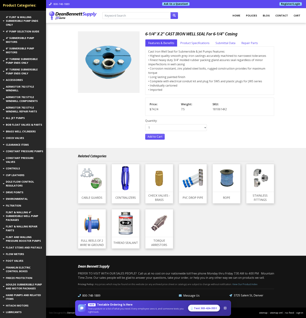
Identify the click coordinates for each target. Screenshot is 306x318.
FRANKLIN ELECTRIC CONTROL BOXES (18, 269)
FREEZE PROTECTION (19, 278)
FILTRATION (13, 205)
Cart (297, 15)
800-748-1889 (91, 295)
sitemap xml (276, 312)
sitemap (263, 312)
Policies (251, 15)
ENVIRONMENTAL (17, 198)
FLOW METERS (15, 254)
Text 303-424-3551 (205, 308)
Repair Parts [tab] (249, 43)
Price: (153, 104)
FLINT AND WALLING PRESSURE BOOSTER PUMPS (23, 239)
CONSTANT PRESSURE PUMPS (24, 151)
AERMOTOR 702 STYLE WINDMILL (20, 88)
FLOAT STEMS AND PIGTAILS (24, 247)
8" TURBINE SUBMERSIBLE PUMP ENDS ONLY (22, 71)
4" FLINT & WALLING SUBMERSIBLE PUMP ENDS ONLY (22, 20)
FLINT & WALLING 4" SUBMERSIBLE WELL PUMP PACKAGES (22, 216)
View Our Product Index (244, 284)
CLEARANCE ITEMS (17, 144)
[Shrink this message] (225, 308)
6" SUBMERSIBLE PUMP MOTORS (20, 50)
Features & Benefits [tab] (161, 43)
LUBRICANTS (14, 312)
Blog (266, 15)
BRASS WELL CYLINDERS (21, 131)
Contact (281, 15)
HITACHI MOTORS (17, 305)
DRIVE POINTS (14, 192)
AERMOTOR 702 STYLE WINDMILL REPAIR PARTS (21, 109)
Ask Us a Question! (176, 3)
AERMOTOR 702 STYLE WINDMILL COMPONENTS (22, 99)
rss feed (289, 312)
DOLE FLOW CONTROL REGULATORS (20, 183)
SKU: (215, 104)
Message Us (191, 295)
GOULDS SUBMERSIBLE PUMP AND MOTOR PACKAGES (24, 286)
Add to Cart (155, 137)
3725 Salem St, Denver (248, 295)
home (236, 15)
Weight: (186, 104)
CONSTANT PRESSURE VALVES (20, 160)
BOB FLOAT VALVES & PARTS (24, 124)
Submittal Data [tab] (225, 43)
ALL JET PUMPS (15, 118)
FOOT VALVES (14, 260)
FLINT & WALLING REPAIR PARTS (21, 228)
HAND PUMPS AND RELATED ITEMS (23, 297)
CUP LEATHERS (15, 175)
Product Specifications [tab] (194, 43)
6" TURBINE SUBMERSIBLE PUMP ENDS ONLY (22, 61)
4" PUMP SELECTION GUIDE (22, 31)
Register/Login (290, 3)
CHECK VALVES (15, 138)
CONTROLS (13, 168)
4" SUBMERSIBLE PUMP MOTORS (20, 40)
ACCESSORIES (14, 80)
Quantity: (151, 121)
